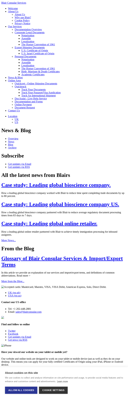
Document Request (25, 107)
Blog (10, 144)
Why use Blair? (23, 17)
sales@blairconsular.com (29, 311)
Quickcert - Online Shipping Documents (36, 83)
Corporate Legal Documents (29, 32)
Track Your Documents (33, 89)
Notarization (27, 35)
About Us (13, 11)
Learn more (62, 381)
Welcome (13, 8)
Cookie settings (53, 390)
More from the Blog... (12, 281)
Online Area (14, 80)
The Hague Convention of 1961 (38, 44)
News (11, 141)
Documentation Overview (28, 29)
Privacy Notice (22, 23)
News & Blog (15, 77)
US (16, 122)
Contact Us (14, 110)
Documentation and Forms (29, 101)
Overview (13, 138)
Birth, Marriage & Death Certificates (40, 71)
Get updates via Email (19, 164)
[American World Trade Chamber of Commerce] (2, 317)
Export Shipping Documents (30, 47)
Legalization (27, 41)
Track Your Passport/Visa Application (41, 92)
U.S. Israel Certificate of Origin (37, 53)
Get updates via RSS (19, 167)
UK (17, 119)
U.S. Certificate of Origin (34, 50)
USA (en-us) (14, 295)
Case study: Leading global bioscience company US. (60, 204)
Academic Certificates (32, 74)
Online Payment (23, 104)
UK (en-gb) (14, 292)
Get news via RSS (17, 339)
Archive (12, 147)
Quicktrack (20, 86)
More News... (8, 240)
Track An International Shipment (38, 95)
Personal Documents (25, 56)
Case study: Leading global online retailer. (49, 223)
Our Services (15, 26)
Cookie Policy (22, 20)
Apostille (26, 38)
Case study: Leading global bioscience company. (56, 185)
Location (12, 116)
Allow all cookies (21, 390)
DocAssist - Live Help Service (31, 98)
